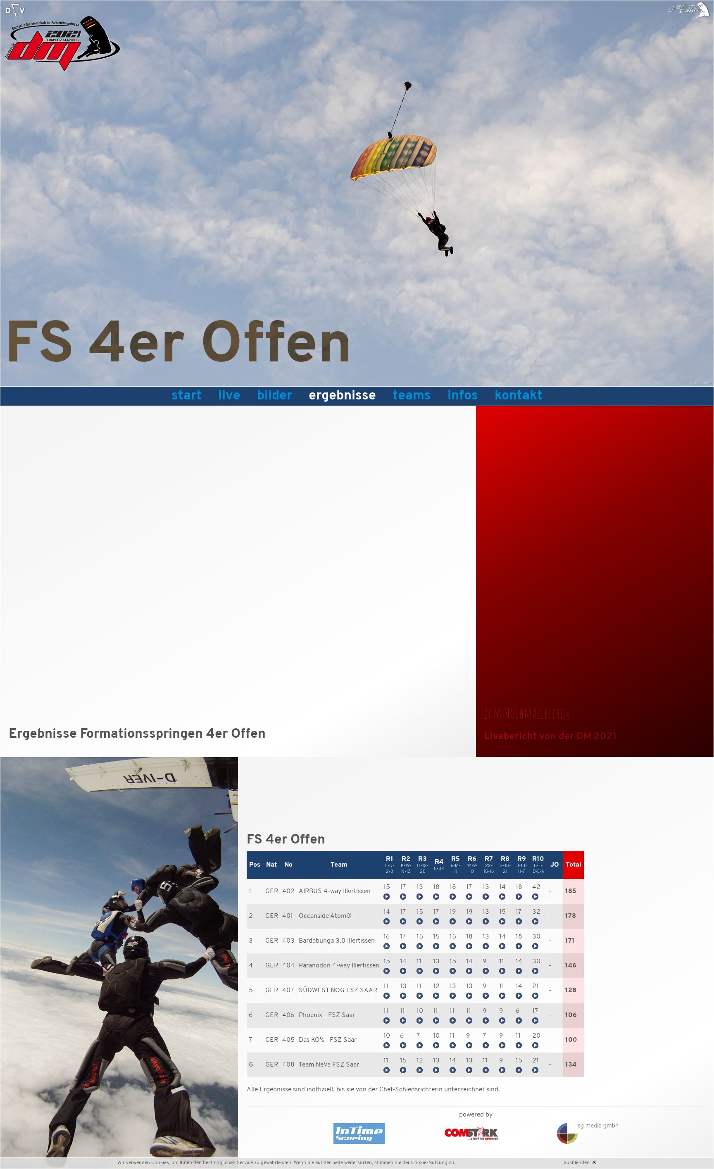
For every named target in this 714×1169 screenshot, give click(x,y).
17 (403, 887)
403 (288, 941)
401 (287, 916)
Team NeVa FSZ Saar (329, 1065)
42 (536, 887)
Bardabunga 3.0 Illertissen (337, 941)
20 (536, 1036)
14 (502, 887)
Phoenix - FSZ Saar (327, 1015)
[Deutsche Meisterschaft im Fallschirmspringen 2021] (62, 73)
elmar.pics (702, 383)
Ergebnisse (342, 396)
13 (419, 887)
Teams (412, 396)
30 (536, 937)
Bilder (274, 396)
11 (418, 961)
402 (288, 891)
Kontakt (519, 396)
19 (453, 912)
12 (436, 986)
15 (386, 887)
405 (288, 1040)
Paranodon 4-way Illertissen (339, 965)
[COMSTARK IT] (471, 1133)
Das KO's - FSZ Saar (328, 1040)
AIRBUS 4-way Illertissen (335, 891)
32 (536, 912)
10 (419, 1011)
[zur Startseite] (15, 10)
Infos (462, 396)
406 (288, 1015)
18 (436, 887)
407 (288, 990)
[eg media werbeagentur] (573, 1133)
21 (535, 986)
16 (386, 937)
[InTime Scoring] (373, 1133)
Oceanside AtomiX (325, 916)
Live (229, 396)
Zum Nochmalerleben (527, 712)
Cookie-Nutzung (429, 1162)
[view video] (386, 898)
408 (288, 1065)
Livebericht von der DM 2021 (550, 737)
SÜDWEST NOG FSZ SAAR (338, 990)
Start (186, 396)
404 (288, 965)
